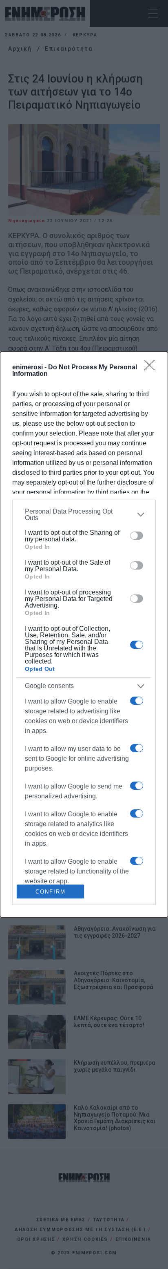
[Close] (152, 367)
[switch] (136, 536)
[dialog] (84, 635)
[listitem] (84, 514)
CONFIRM (50, 892)
